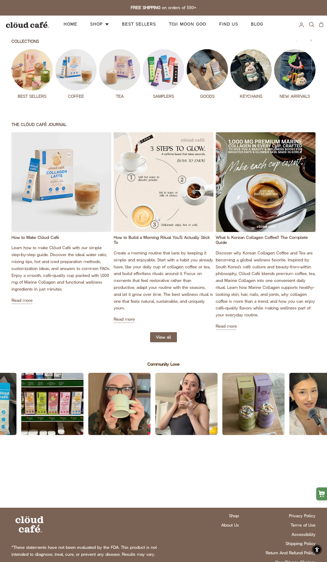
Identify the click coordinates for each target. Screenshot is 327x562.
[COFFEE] (76, 75)
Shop (234, 515)
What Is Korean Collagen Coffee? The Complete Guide (262, 240)
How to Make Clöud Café (35, 237)
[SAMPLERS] (163, 75)
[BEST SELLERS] (32, 75)
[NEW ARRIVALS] (295, 75)
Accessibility (304, 534)
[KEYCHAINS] (251, 75)
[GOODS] (207, 75)
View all (163, 337)
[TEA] (120, 75)
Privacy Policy (302, 515)
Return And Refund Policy (291, 553)
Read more (22, 300)
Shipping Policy (301, 543)
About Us (230, 525)
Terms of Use (303, 525)
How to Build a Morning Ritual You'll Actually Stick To (162, 240)
